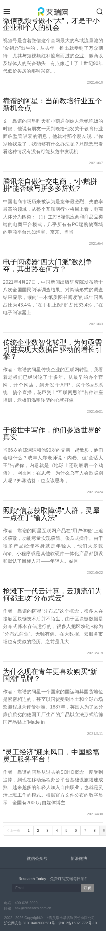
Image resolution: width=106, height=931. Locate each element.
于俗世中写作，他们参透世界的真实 (52, 433)
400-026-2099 (26, 903)
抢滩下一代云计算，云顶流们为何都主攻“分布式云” (52, 594)
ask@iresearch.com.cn (33, 908)
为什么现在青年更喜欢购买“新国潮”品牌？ (50, 675)
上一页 (13, 831)
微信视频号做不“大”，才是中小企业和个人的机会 (51, 23)
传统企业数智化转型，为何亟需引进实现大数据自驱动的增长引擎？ (52, 349)
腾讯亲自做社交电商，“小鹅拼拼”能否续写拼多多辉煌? (50, 184)
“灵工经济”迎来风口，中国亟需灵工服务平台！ (51, 755)
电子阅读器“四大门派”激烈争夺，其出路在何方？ (47, 265)
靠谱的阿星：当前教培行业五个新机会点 (52, 104)
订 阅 (88, 888)
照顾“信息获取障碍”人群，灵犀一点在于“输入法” (51, 513)
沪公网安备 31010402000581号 (29, 923)
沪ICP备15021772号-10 (78, 923)
